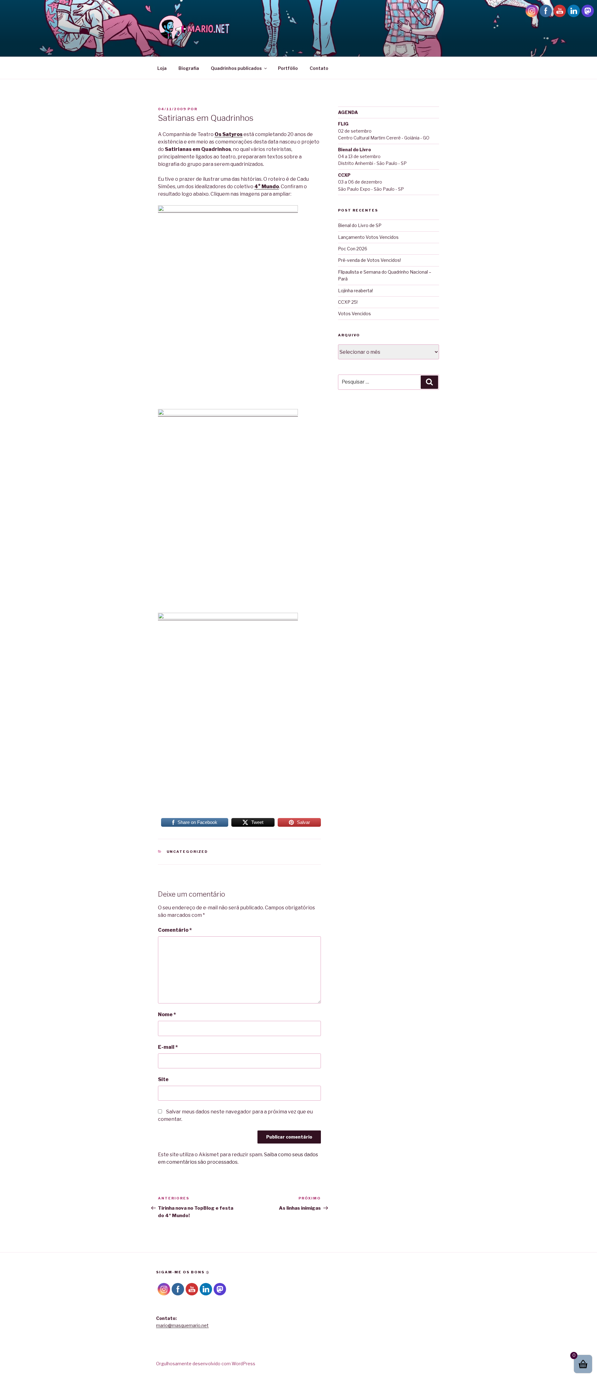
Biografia (188, 68)
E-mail (168, 1047)
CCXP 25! (348, 302)
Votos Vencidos (354, 313)
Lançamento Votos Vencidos (368, 237)
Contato (319, 68)
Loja (162, 68)
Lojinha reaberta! (355, 290)
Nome (167, 1014)
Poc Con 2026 (352, 248)
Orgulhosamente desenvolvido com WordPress (205, 1363)
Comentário (175, 930)
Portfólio (288, 68)
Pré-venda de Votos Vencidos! (369, 260)
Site (163, 1079)
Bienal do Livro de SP (360, 225)
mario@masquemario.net (182, 1325)
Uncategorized (187, 851)
